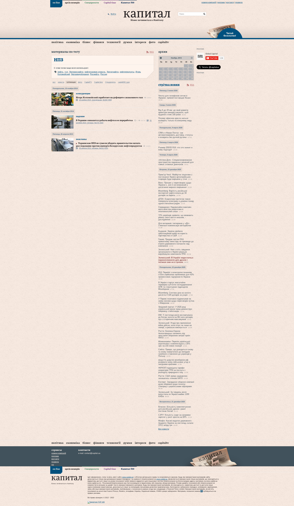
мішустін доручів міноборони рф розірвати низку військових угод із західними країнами (174, 362)
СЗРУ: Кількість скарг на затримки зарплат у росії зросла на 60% (174, 416)
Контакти (230, 2)
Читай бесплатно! (230, 34)
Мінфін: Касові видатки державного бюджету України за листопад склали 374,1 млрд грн (175, 423)
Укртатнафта (113, 72)
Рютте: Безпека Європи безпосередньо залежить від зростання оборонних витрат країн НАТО (174, 334)
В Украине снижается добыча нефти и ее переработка (104, 120)
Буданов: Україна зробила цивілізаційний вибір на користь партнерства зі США (172, 233)
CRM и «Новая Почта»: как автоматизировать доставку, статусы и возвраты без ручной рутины (175, 135)
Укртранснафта (76, 72)
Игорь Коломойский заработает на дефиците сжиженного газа (109, 98)
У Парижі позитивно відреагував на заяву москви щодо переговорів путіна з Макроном (176, 301)
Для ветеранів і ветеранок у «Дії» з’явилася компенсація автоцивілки (174, 224)
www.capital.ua (127, 477)
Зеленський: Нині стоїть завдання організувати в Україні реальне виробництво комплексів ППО (174, 251)
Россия (103, 74)
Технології (114, 42)
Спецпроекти (92, 3)
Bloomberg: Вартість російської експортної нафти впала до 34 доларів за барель (172, 193)
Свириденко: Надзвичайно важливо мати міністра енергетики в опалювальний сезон (174, 209)
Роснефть (94, 74)
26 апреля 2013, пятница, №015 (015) (93, 148)
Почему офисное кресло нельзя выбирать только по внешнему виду (175, 119)
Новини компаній (209, 2)
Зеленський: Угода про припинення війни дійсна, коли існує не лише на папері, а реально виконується (175, 325)
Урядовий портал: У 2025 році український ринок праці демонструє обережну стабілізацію (175, 309)
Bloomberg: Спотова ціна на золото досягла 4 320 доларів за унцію (174, 294)
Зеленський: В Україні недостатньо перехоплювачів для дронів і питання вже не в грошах (175, 260)
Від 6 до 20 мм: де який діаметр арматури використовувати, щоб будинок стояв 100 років (173, 112)
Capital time (110, 3)
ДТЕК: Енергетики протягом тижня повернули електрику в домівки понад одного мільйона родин (176, 201)
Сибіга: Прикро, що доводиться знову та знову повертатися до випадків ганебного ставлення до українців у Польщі (175, 352)
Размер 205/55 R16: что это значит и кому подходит (175, 148)
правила (239, 2)
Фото (152, 42)
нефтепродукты (127, 72)
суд (66, 72)
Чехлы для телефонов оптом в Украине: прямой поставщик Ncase (174, 97)
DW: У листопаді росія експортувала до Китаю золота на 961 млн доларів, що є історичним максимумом (175, 317)
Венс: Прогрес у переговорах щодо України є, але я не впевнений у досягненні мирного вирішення (174, 185)
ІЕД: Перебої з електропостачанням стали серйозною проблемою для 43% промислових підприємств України (176, 274)
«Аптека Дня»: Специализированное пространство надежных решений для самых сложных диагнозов (176, 162)
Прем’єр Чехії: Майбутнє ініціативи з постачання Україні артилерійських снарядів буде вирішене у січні (175, 176)
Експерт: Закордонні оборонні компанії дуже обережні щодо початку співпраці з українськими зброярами (176, 384)
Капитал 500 (127, 3)
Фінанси (98, 42)
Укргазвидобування (80, 74)
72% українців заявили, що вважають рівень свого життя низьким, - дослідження (175, 217)
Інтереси (140, 42)
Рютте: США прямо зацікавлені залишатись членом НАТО (172, 377)
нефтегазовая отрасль (95, 72)
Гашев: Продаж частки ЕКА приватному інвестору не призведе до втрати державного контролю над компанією (176, 242)
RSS (152, 52)
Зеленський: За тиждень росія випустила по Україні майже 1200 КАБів (173, 394)
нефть (60, 72)
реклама (221, 2)
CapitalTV (163, 42)
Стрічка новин (169, 84)
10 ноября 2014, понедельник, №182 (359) (95, 100)
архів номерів (72, 3)
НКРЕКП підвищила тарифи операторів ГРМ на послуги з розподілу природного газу (171, 370)
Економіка (73, 42)
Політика (57, 42)
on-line (56, 3)
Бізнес (86, 42)
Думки (127, 42)
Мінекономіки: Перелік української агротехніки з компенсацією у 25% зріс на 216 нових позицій (174, 343)
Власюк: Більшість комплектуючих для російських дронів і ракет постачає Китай (174, 409)
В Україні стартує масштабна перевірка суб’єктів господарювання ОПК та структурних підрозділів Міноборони (175, 285)
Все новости (163, 429)
